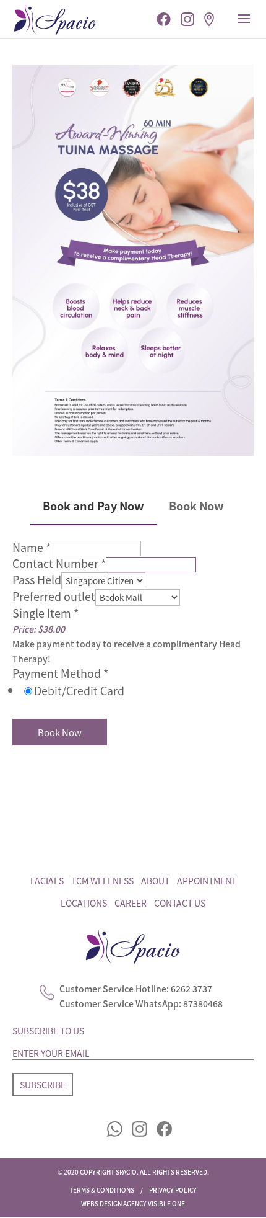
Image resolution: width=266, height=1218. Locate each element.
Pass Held (36, 579)
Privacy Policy (173, 1189)
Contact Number (59, 563)
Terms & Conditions (101, 1189)
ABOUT (155, 880)
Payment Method (60, 673)
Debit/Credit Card (79, 690)
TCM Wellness (102, 880)
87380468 (203, 1003)
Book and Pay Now (93, 505)
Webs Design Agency (114, 1203)
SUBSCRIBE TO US (48, 1031)
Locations (84, 903)
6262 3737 (191, 989)
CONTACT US (179, 903)
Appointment (206, 880)
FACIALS (47, 880)
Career (130, 903)
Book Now (196, 505)
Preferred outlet (53, 596)
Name (31, 547)
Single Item (45, 613)
